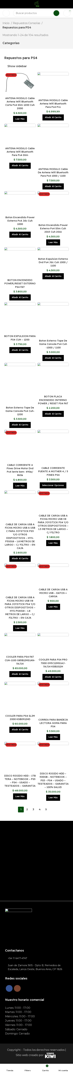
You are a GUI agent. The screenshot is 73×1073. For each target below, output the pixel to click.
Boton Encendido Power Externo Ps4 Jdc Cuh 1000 (20, 221)
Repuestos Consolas (27, 23)
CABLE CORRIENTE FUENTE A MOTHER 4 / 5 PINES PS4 (53, 471)
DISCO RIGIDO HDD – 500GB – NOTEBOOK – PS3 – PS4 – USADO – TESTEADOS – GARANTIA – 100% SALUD (53, 780)
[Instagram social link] (17, 988)
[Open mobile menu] (6, 13)
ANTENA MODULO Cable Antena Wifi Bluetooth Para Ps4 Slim (20, 152)
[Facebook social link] (9, 988)
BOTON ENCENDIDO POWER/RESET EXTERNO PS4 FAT (20, 283)
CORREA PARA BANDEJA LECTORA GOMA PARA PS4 (53, 723)
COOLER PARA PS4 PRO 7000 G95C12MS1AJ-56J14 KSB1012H (53, 663)
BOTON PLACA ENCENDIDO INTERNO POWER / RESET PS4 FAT (53, 400)
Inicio (6, 23)
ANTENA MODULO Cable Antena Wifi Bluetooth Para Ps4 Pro (53, 104)
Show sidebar (17, 66)
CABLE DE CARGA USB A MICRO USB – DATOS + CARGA (53, 593)
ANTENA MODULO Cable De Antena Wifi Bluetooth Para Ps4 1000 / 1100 (53, 172)
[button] (53, 117)
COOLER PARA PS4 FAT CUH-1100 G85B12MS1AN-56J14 (20, 660)
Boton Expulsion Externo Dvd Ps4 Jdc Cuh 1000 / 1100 (53, 262)
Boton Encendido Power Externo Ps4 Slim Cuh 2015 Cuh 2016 (53, 228)
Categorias (11, 43)
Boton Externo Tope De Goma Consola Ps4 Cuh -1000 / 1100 (53, 344)
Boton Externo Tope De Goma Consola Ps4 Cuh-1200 (19, 411)
